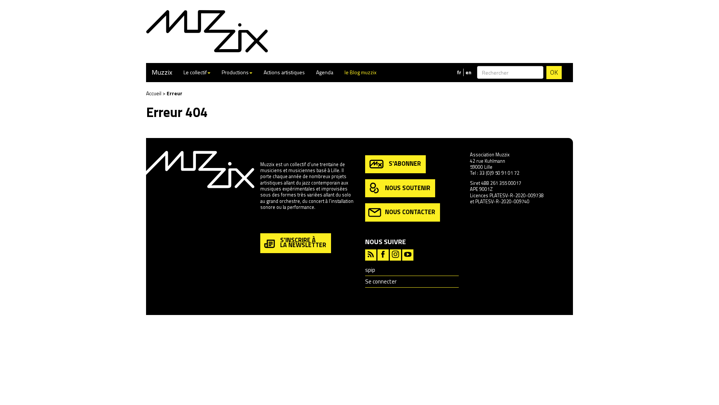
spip (370, 270)
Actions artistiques (284, 72)
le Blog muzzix (360, 72)
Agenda (324, 72)
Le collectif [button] (195, 72)
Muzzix (162, 72)
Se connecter (381, 281)
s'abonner (405, 163)
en (468, 72)
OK (554, 72)
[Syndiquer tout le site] (370, 254)
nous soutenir (407, 187)
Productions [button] (235, 72)
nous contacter (410, 211)
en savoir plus (274, 223)
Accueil (153, 93)
